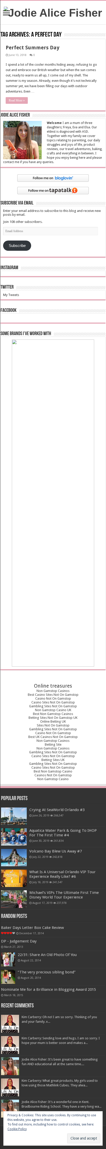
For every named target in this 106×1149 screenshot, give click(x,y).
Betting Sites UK (53, 760)
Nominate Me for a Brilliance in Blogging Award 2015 (48, 989)
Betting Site (53, 744)
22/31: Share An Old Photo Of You (47, 954)
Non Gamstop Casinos (53, 691)
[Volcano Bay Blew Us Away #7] (14, 857)
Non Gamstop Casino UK (53, 710)
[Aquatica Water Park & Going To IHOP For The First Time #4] (14, 837)
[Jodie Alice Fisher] (53, 12)
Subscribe (17, 246)
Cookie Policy (17, 1129)
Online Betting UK (53, 721)
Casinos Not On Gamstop (53, 775)
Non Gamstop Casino (53, 779)
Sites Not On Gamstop (53, 725)
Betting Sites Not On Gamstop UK (53, 718)
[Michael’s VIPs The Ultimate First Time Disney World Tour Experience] (14, 899)
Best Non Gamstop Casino (53, 771)
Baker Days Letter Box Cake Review (32, 927)
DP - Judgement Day (19, 941)
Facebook (8, 310)
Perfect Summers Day (32, 47)
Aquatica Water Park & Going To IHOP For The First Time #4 (63, 832)
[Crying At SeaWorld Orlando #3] (14, 816)
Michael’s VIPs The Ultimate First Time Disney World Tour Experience (64, 895)
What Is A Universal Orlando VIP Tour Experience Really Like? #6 (62, 874)
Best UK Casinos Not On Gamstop (53, 737)
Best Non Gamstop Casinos (53, 714)
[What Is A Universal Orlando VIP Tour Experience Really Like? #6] (14, 878)
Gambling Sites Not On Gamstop (53, 706)
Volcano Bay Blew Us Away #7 (55, 851)
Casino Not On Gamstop (53, 698)
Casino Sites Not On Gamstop (53, 702)
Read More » (17, 100)
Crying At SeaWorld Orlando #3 (57, 809)
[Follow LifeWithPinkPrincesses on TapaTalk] (53, 190)
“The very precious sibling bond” (47, 972)
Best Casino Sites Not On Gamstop (53, 695)
